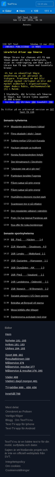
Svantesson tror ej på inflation (24, 195)
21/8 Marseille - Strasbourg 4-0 (26, 237)
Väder (11, 367)
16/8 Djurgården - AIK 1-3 (25, 258)
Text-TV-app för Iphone (19, 414)
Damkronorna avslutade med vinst (26, 307)
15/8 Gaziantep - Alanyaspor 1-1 (27, 251)
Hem (22, 11)
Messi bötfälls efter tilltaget (22, 300)
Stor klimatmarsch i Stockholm (24, 153)
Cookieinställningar (17, 460)
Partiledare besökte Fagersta (23, 167)
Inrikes (15, 334)
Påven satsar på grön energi (23, 174)
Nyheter (15, 331)
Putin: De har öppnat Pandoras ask (26, 209)
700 (48, 94)
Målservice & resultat (24, 361)
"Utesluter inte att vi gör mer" (23, 160)
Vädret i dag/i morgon (21, 371)
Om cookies (13, 456)
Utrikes (15, 338)
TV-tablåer (21, 377)
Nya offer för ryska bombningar (24, 216)
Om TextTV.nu (24, 410)
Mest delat (11, 397)
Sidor (8, 11)
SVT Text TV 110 (27, 17)
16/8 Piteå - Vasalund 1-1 (25, 265)
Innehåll (12, 384)
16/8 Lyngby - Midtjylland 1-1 (25, 244)
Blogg (9, 410)
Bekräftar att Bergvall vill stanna (24, 293)
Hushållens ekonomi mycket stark (25, 188)
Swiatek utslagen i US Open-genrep (26, 286)
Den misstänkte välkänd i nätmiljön (26, 202)
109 (35, 11)
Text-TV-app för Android (20, 418)
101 (19, 94)
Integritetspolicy (15, 452)
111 (47, 11)
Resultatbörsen (17, 349)
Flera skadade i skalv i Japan (23, 125)
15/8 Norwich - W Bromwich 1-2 (27, 279)
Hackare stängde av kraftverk (23, 139)
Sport (14, 345)
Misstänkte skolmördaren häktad (25, 118)
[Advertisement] (27, 32)
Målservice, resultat (20, 357)
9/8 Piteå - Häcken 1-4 (25, 230)
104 (33, 94)
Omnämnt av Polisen (18, 402)
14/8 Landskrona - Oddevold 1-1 (27, 272)
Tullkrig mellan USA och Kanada (25, 132)
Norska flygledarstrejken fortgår (24, 146)
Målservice (14, 353)
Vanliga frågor (14, 406)
